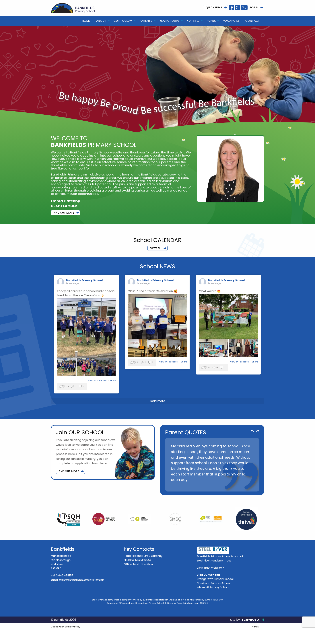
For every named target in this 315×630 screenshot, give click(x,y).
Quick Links (214, 7)
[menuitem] (86, 20)
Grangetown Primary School (215, 579)
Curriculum (123, 21)
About (101, 21)
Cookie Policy (57, 626)
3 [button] (198, 487)
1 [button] (187, 487)
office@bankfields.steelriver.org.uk (81, 580)
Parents (145, 21)
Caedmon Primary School (213, 583)
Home (86, 21)
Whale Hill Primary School (213, 587)
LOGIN (254, 7)
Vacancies (231, 21)
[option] (212, 465)
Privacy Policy (73, 626)
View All (156, 248)
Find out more (69, 471)
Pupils (211, 21)
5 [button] (209, 487)
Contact (252, 21)
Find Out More (64, 212)
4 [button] (204, 487)
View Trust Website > (210, 567)
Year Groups (169, 21)
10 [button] (237, 487)
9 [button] (231, 487)
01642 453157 (64, 575)
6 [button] (215, 487)
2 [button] (193, 487)
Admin (255, 626)
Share (113, 380)
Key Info (193, 21)
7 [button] (220, 487)
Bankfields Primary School (84, 280)
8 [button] (226, 487)
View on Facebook (97, 380)
